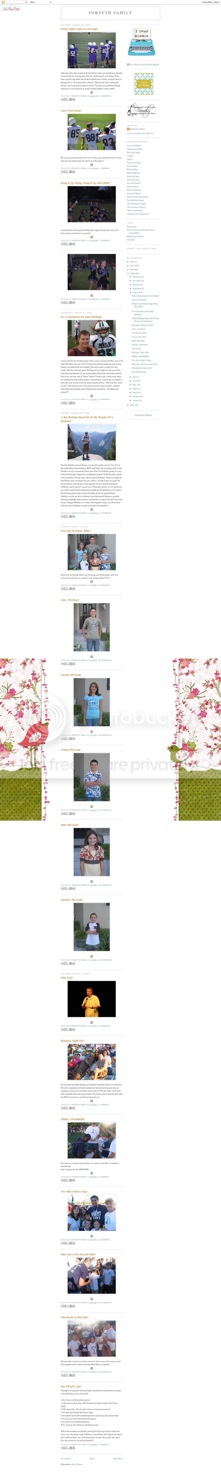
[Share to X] (67, 99)
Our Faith (131, 239)
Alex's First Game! (71, 110)
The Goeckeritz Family (136, 207)
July (135, 376)
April (135, 388)
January (136, 400)
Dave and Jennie (133, 152)
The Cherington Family (136, 203)
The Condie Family (135, 210)
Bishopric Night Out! (72, 1040)
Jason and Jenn (133, 176)
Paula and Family (134, 162)
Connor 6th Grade (71, 749)
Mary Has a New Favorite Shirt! (78, 1254)
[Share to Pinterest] (73, 99)
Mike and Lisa (133, 186)
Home (92, 1458)
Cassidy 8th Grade (71, 675)
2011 (132, 265)
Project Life (132, 226)
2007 (132, 405)
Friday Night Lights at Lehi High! (79, 29)
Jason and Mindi (134, 193)
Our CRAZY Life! (71, 1386)
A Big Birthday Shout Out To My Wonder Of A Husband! (87, 419)
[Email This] (62, 99)
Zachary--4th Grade (71, 899)
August (136, 292)
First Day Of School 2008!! (76, 531)
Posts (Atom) (77, 1464)
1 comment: (104, 168)
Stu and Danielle (134, 183)
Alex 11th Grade (70, 600)
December (137, 276)
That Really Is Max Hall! (74, 1317)
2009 (132, 269)
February (136, 396)
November (137, 280)
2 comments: (105, 513)
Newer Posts (66, 1458)
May (135, 384)
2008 (132, 273)
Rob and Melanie (134, 190)
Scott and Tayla (133, 179)
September (137, 288)
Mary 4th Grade (69, 825)
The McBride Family (135, 200)
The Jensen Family (134, 149)
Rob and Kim (132, 169)
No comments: (105, 660)
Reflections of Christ (135, 236)
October (136, 284)
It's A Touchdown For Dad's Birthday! (81, 317)
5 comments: (104, 399)
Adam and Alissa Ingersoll (137, 213)
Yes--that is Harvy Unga (74, 1191)
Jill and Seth (132, 166)
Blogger (148, 415)
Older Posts (118, 1458)
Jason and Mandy (134, 145)
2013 (132, 261)
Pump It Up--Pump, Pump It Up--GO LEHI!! (85, 183)
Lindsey (130, 155)
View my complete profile (140, 133)
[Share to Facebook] (70, 99)
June (135, 380)
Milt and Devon (133, 172)
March (135, 392)
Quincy (130, 159)
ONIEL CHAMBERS (73, 1119)
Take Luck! (67, 977)
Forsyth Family (111, 12)
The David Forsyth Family (137, 196)
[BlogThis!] (65, 99)
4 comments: (105, 96)
